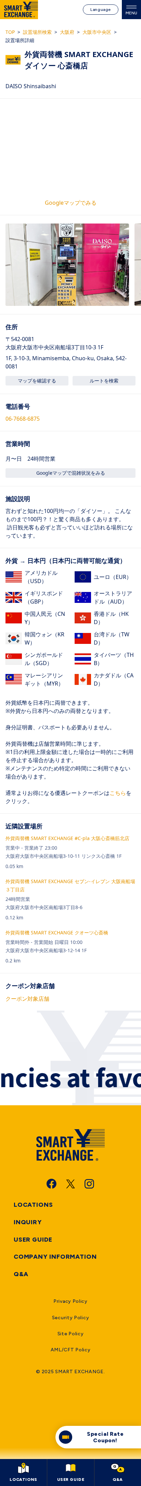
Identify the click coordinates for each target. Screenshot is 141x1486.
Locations (33, 1204)
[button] (67, 265)
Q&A (21, 1274)
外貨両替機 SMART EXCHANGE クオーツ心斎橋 (56, 932)
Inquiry (28, 1222)
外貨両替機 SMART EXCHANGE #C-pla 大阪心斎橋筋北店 (67, 838)
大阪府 (67, 32)
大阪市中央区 (96, 32)
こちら (118, 793)
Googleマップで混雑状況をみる (70, 473)
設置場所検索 (37, 32)
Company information (55, 1256)
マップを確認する (37, 380)
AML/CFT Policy (71, 1350)
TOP (10, 32)
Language (100, 9)
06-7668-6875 (22, 418)
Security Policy (70, 1318)
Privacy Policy (70, 1301)
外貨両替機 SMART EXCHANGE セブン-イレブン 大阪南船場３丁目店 (70, 885)
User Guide (33, 1239)
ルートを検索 (104, 380)
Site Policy (70, 1334)
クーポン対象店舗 (27, 998)
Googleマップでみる (71, 202)
